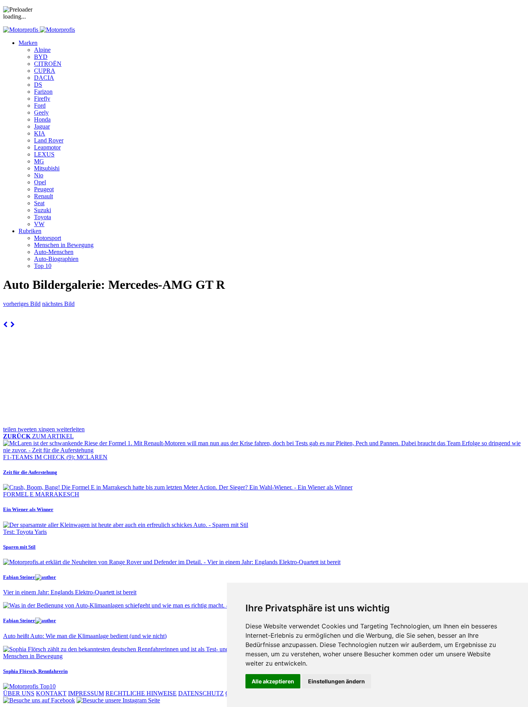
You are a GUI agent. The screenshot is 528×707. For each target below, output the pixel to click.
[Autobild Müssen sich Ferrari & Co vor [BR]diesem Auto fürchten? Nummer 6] (12, 324)
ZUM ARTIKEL (38, 436)
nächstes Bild (58, 303)
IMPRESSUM (86, 693)
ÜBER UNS (18, 693)
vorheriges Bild (22, 303)
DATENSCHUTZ (201, 693)
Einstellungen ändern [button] (336, 681)
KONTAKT (51, 693)
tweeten (28, 429)
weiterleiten (70, 429)
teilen (10, 429)
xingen (47, 429)
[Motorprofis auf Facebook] (39, 700)
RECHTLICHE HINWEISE (141, 693)
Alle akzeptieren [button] (273, 681)
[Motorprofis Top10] (29, 686)
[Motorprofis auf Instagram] (118, 700)
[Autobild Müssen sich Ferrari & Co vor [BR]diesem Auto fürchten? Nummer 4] (5, 324)
